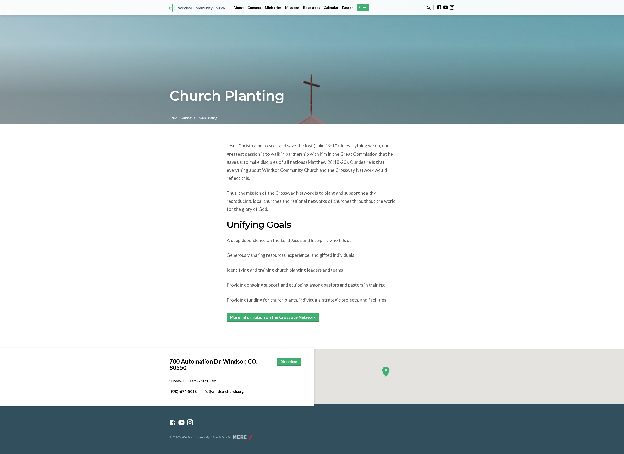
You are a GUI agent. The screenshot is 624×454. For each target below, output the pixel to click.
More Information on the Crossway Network (273, 317)
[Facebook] (439, 7)
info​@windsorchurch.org (222, 391)
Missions (292, 8)
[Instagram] (452, 7)
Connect (254, 8)
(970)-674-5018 (183, 391)
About (239, 8)
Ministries (273, 8)
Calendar (331, 8)
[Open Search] (428, 8)
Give (362, 7)
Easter (347, 8)
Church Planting (207, 118)
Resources (311, 8)
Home (173, 118)
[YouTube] (445, 7)
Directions (289, 361)
